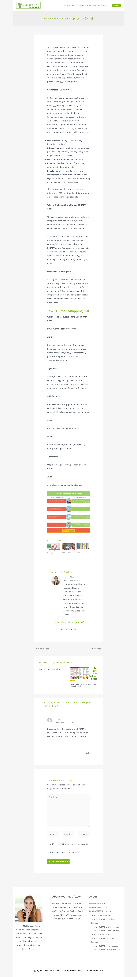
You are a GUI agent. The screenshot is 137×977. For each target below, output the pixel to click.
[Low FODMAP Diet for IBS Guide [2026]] (68, 546)
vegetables (71, 152)
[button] (108, 5)
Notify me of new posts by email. (64, 852)
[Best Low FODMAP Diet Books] (83, 546)
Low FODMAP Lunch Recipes (106, 931)
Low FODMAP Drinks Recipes (106, 950)
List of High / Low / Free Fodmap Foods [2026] (83, 685)
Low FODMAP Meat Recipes (105, 946)
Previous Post (41, 649)
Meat (49, 420)
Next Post (97, 649)
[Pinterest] (71, 629)
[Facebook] (62, 629)
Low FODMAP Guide (68, 5)
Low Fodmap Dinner (102, 934)
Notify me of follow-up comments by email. (69, 844)
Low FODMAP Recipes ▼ (100, 5)
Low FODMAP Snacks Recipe (106, 927)
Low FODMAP (53, 329)
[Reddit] (75, 629)
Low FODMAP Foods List (84, 5)
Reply (87, 753)
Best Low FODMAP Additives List (52, 669)
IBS (62, 59)
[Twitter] (66, 629)
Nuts (49, 477)
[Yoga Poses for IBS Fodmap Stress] (53, 546)
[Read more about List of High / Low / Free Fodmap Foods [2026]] (84, 673)
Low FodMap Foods (102, 915)
